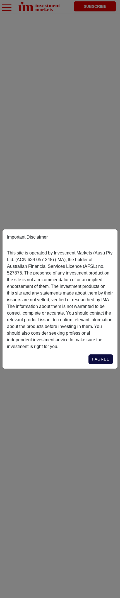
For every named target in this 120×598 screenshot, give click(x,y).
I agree (100, 359)
